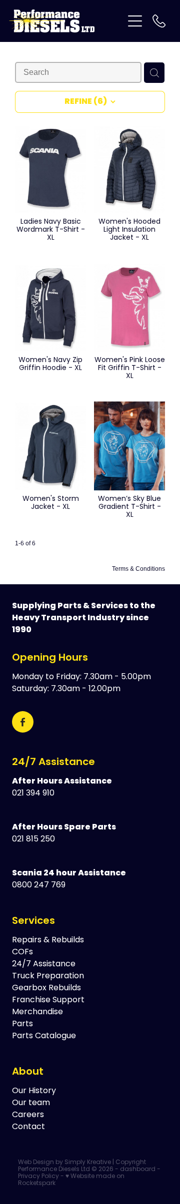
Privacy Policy (38, 1177)
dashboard (138, 1170)
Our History (34, 1091)
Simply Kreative (87, 1163)
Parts (22, 1024)
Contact (28, 1127)
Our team (31, 1103)
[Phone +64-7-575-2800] (159, 21)
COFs (22, 952)
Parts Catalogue (44, 1036)
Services (33, 921)
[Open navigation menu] (135, 21)
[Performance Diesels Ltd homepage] (66, 20)
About (28, 1072)
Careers (28, 1115)
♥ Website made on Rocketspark (71, 1180)
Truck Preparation (48, 976)
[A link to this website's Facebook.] (23, 722)
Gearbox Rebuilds (46, 988)
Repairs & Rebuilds (48, 940)
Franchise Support (48, 1000)
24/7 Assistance (53, 762)
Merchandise (37, 1012)
